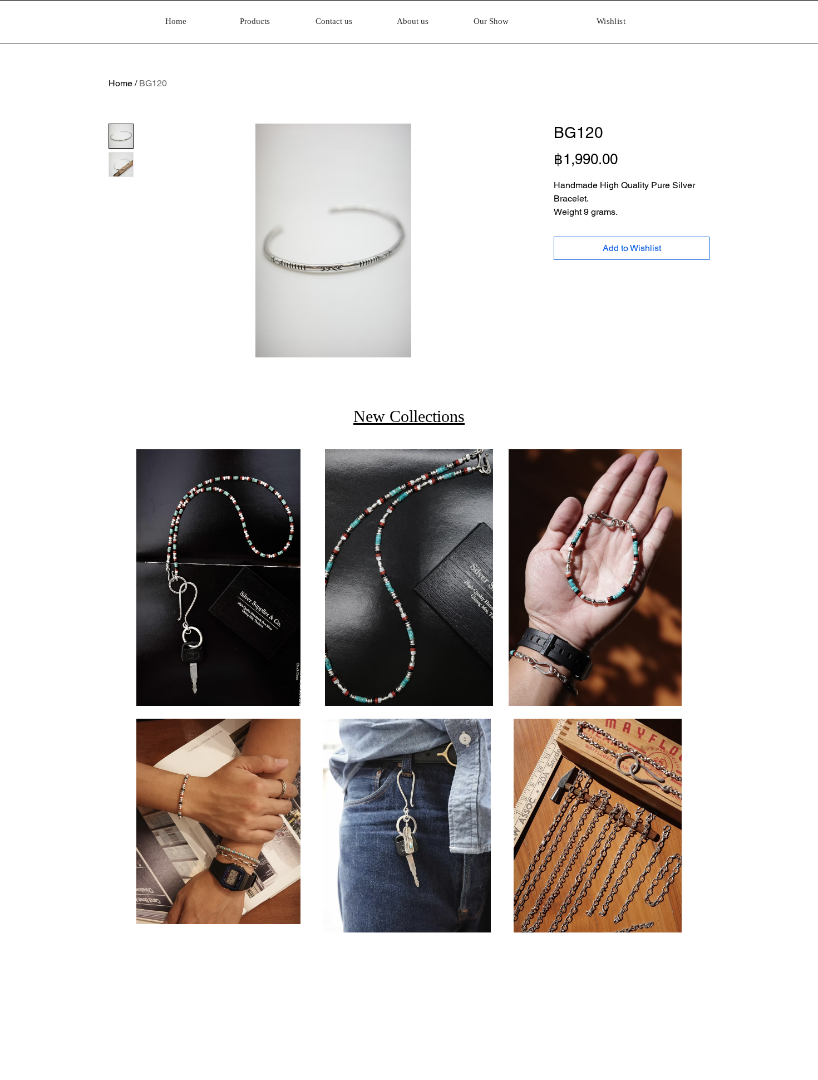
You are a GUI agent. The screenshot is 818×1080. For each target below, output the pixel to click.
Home (120, 83)
